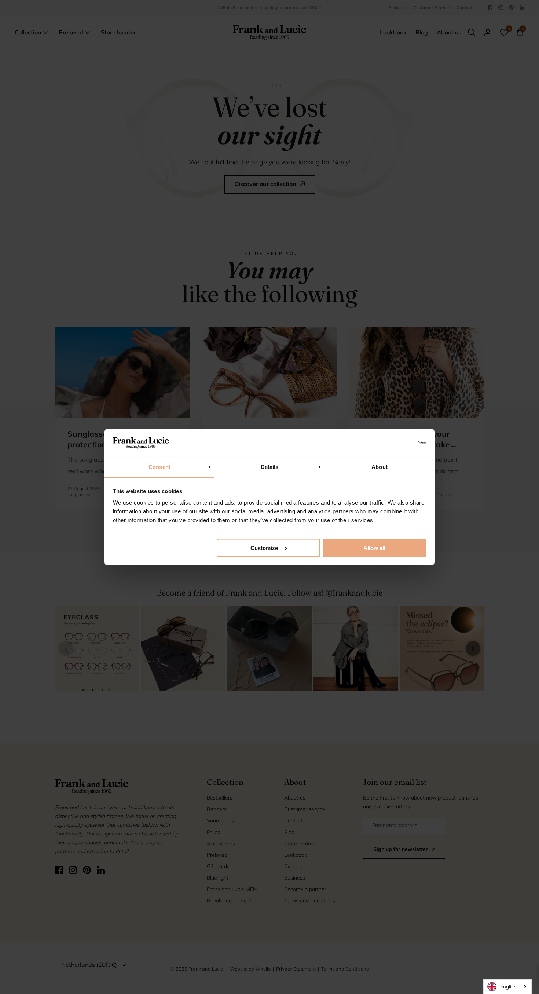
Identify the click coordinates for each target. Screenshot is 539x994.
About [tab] (379, 467)
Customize (264, 548)
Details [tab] (270, 467)
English (508, 986)
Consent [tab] (159, 467)
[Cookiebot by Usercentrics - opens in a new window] (394, 442)
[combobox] (507, 986)
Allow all (374, 548)
